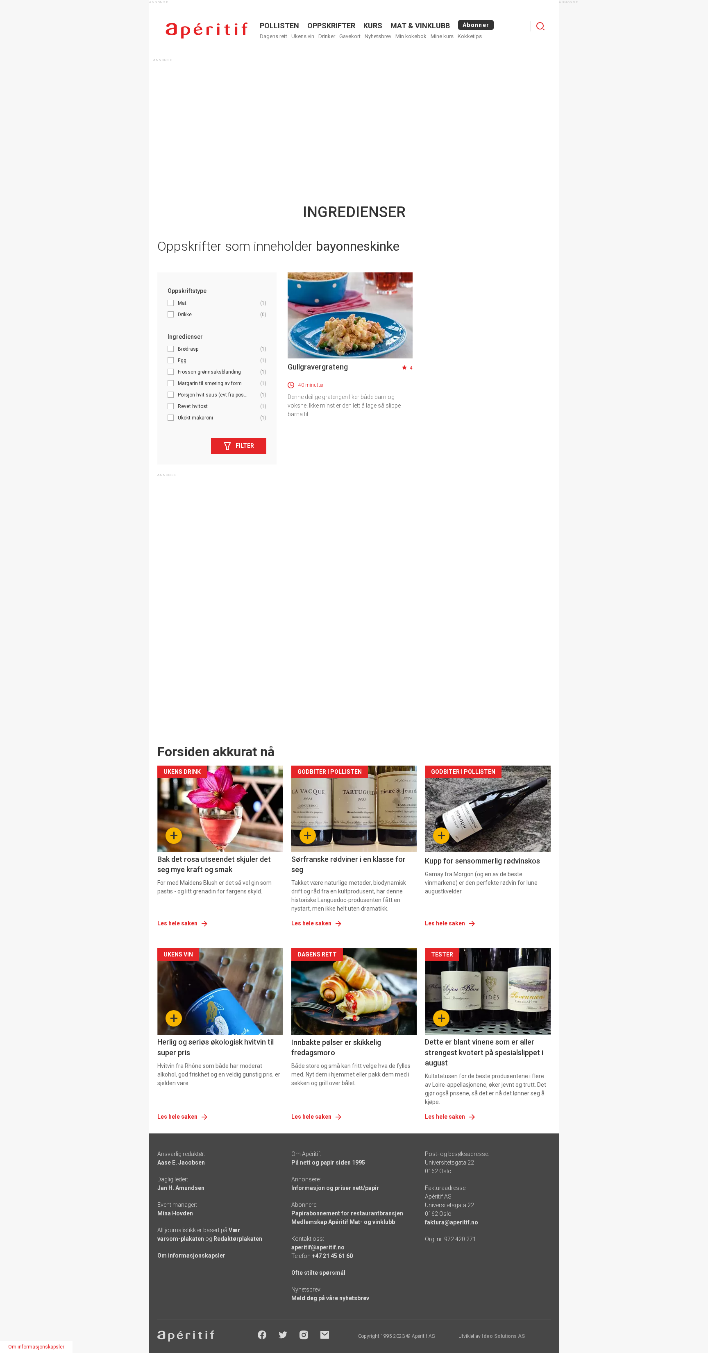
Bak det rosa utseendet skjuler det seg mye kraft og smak (214, 864)
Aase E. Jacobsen (181, 1162)
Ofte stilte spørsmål (318, 1272)
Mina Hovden (175, 1213)
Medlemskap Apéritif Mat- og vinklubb (343, 1222)
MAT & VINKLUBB (420, 25)
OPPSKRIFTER (331, 25)
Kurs (372, 25)
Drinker (326, 36)
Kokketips (470, 36)
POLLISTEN (279, 25)
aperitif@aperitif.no (318, 1247)
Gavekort (350, 36)
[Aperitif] (206, 31)
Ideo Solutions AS (503, 1336)
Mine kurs (442, 36)
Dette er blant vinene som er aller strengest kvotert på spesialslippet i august (484, 1052)
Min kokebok (411, 36)
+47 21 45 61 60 (332, 1256)
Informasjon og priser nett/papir (335, 1188)
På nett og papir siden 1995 (328, 1162)
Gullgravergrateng (318, 367)
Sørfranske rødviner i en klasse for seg (348, 864)
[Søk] (540, 26)
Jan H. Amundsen (180, 1188)
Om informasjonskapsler (191, 1255)
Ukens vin (302, 36)
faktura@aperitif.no (451, 1222)
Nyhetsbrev (378, 36)
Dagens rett (273, 36)
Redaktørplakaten (237, 1238)
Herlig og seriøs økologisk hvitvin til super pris (215, 1047)
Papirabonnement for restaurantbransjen (347, 1213)
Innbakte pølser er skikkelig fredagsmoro (336, 1047)
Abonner (476, 25)
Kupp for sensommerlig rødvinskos (482, 861)
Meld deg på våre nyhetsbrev (330, 1298)
